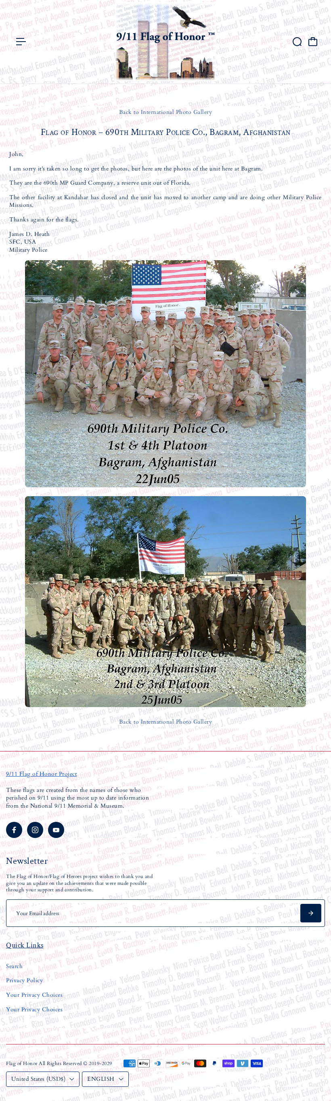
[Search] (297, 42)
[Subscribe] (310, 913)
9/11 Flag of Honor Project (41, 774)
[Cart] (313, 42)
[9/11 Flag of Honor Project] (165, 41)
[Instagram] (35, 830)
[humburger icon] (21, 42)
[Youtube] (56, 830)
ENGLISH (101, 1079)
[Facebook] (14, 830)
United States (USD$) (38, 1079)
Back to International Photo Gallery (165, 112)
